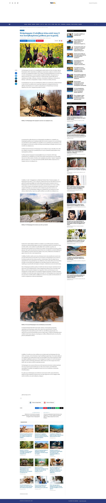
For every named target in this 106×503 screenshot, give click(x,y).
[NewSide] (53, 3)
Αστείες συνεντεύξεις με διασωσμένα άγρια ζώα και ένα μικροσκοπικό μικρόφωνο (80, 55)
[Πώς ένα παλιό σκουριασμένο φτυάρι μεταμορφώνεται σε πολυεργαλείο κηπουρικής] (70, 83)
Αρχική (21, 27)
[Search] (96, 24)
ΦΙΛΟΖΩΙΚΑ (22, 30)
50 (20, 398)
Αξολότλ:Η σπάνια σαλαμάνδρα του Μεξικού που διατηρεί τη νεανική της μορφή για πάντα (41, 469)
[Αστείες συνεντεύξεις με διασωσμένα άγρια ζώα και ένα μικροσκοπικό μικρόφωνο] (70, 55)
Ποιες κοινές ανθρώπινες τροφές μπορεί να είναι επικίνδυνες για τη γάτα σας (41, 486)
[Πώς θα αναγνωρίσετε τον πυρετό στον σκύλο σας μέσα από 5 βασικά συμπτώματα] (26, 480)
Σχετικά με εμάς (82, 501)
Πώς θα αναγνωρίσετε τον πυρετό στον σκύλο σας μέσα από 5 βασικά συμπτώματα (26, 486)
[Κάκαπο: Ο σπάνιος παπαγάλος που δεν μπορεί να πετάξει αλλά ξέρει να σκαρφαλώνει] (26, 445)
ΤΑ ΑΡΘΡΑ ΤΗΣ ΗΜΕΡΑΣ (73, 501)
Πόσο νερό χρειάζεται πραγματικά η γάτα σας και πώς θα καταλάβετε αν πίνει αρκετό (56, 487)
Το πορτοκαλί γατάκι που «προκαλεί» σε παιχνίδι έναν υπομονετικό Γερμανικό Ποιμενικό (79, 48)
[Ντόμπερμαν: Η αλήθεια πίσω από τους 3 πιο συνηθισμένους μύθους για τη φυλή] (41, 55)
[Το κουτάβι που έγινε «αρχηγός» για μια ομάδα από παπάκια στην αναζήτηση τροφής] (70, 69)
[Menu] (9, 24)
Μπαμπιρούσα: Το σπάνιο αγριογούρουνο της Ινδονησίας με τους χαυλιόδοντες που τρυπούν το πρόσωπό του (26, 470)
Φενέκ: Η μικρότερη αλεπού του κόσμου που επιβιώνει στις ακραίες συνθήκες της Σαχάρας (26, 435)
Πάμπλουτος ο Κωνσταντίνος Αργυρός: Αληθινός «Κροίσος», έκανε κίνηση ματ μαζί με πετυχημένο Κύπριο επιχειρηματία (31, 415)
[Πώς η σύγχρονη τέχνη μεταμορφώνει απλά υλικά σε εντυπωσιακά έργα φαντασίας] (70, 97)
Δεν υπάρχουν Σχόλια (41, 38)
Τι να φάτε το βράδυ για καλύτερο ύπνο (79, 34)
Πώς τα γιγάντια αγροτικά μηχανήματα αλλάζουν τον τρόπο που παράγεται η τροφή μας (80, 76)
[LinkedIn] (16, 78)
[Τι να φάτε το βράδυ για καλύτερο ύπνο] (70, 35)
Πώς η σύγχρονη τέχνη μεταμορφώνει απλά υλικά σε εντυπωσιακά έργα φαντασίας (79, 97)
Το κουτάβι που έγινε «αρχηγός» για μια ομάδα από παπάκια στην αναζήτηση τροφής (79, 69)
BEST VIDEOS (69, 42)
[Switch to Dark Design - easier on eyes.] (95, 24)
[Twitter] (16, 76)
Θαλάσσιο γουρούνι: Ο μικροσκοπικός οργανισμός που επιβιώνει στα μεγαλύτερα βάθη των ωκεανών (56, 453)
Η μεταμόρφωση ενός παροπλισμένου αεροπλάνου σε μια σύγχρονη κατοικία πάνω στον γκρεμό (79, 62)
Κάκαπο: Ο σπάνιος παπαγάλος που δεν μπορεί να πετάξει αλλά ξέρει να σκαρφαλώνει (26, 452)
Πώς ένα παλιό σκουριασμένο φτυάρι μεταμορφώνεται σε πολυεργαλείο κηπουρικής (80, 83)
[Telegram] (16, 84)
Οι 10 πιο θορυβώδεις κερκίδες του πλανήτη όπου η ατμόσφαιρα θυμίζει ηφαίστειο (79, 90)
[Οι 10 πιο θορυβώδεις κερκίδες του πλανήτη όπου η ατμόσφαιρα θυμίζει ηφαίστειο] (70, 90)
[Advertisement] (53, 14)
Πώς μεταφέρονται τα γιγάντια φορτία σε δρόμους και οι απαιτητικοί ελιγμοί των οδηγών (79, 41)
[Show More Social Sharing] (45, 41)
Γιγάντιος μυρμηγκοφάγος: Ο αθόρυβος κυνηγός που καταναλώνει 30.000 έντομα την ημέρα (41, 452)
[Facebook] (16, 73)
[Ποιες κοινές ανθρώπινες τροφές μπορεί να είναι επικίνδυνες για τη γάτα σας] (41, 480)
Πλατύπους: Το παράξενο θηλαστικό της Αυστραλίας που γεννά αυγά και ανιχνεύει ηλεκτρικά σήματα (41, 435)
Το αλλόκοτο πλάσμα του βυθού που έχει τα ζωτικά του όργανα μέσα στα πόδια (56, 435)
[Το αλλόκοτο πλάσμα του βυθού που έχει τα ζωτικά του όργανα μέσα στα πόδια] (56, 428)
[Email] (16, 81)
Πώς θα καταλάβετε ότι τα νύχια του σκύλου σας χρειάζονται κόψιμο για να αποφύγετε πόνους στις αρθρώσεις (56, 470)
